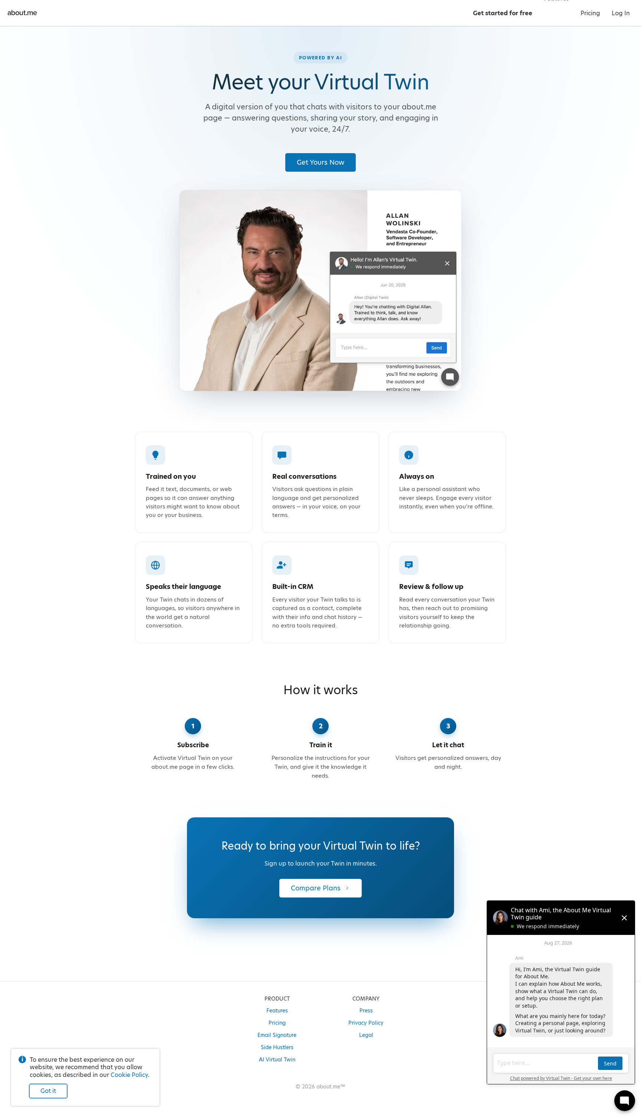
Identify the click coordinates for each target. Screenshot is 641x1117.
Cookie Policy (129, 1075)
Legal (366, 1035)
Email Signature (276, 1035)
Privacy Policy (366, 1023)
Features (277, 1010)
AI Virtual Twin (277, 1059)
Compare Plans (316, 888)
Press (366, 1010)
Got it (48, 1091)
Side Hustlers (277, 1047)
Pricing (277, 1023)
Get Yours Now (320, 162)
